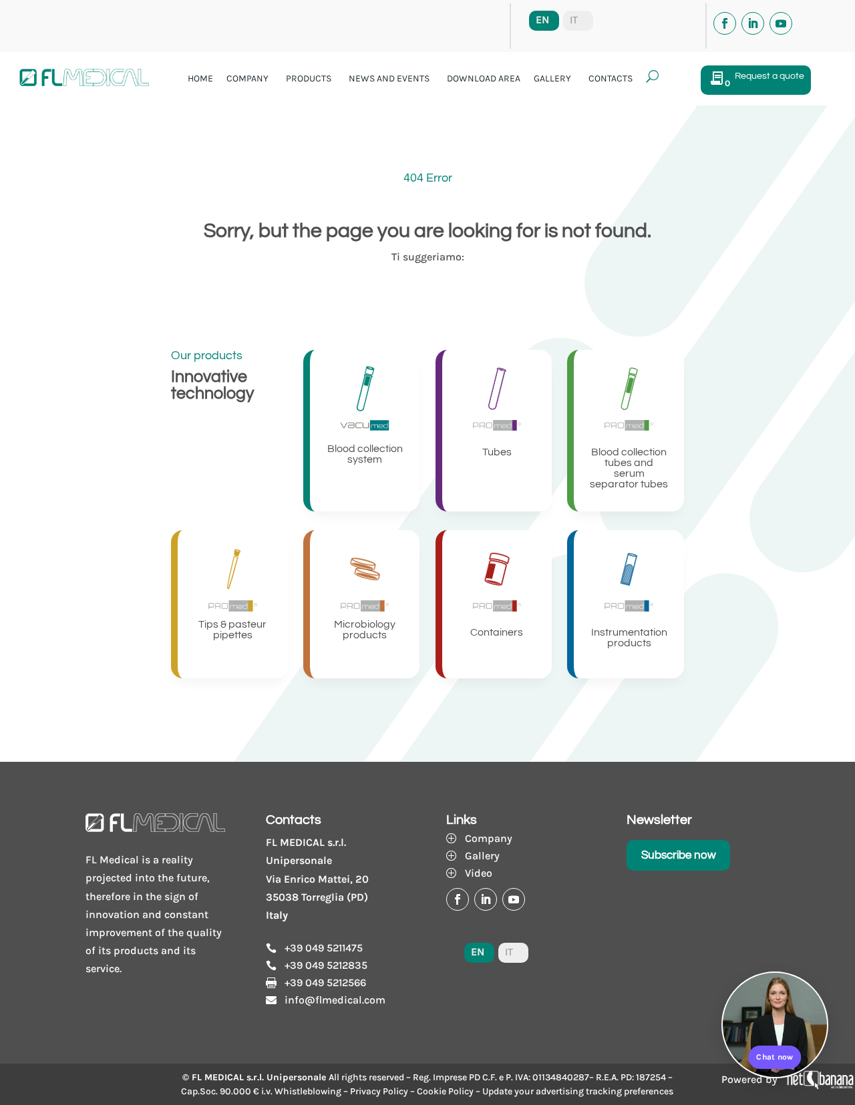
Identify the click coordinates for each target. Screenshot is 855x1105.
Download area (483, 78)
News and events (389, 78)
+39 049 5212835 (326, 965)
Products (308, 78)
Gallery (552, 78)
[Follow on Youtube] (781, 23)
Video (478, 873)
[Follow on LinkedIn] (752, 23)
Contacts (610, 78)
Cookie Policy (445, 1091)
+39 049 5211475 (324, 947)
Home (200, 78)
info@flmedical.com (335, 999)
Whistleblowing (308, 1091)
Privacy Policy (379, 1091)
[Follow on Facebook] (724, 23)
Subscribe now (678, 855)
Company (247, 78)
